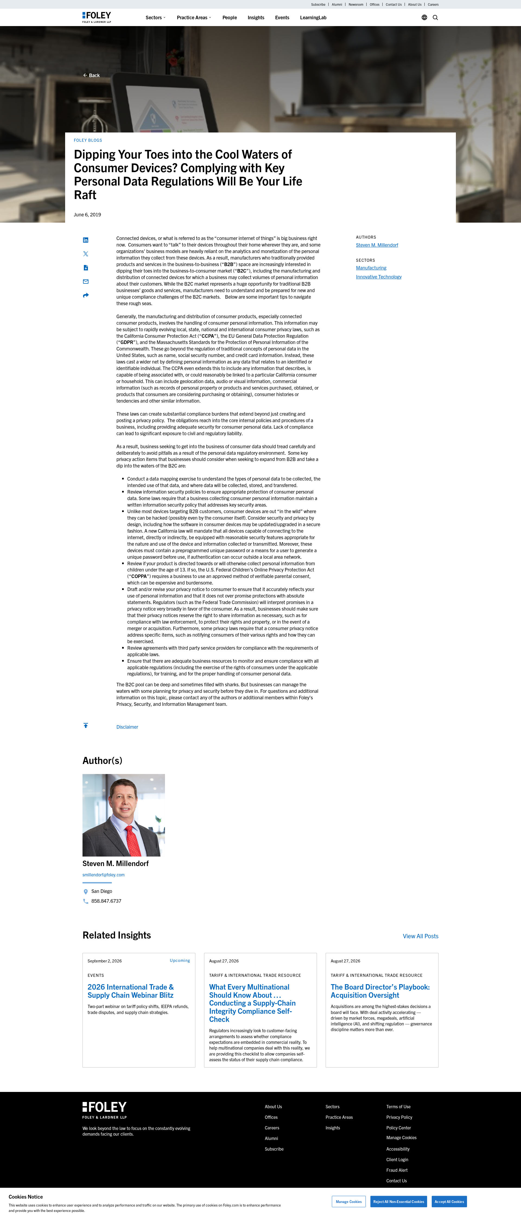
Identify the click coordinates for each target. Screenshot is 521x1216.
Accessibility (397, 1148)
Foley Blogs (88, 140)
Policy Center (398, 1127)
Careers (433, 4)
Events (282, 17)
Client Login (397, 1159)
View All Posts (421, 936)
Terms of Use (398, 1106)
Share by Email (85, 281)
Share (85, 295)
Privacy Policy (399, 1117)
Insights (256, 17)
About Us (414, 4)
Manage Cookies (349, 1201)
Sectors (154, 17)
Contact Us (394, 4)
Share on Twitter (85, 254)
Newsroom (356, 4)
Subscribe (318, 4)
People (230, 17)
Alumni (337, 4)
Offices (374, 4)
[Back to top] (85, 727)
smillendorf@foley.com (103, 874)
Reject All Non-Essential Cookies (398, 1201)
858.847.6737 (106, 901)
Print (85, 267)
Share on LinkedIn (85, 240)
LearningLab (313, 17)
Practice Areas (192, 17)
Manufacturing (371, 267)
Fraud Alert (397, 1170)
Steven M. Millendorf (377, 245)
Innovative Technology (379, 276)
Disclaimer (127, 727)
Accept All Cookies (449, 1201)
